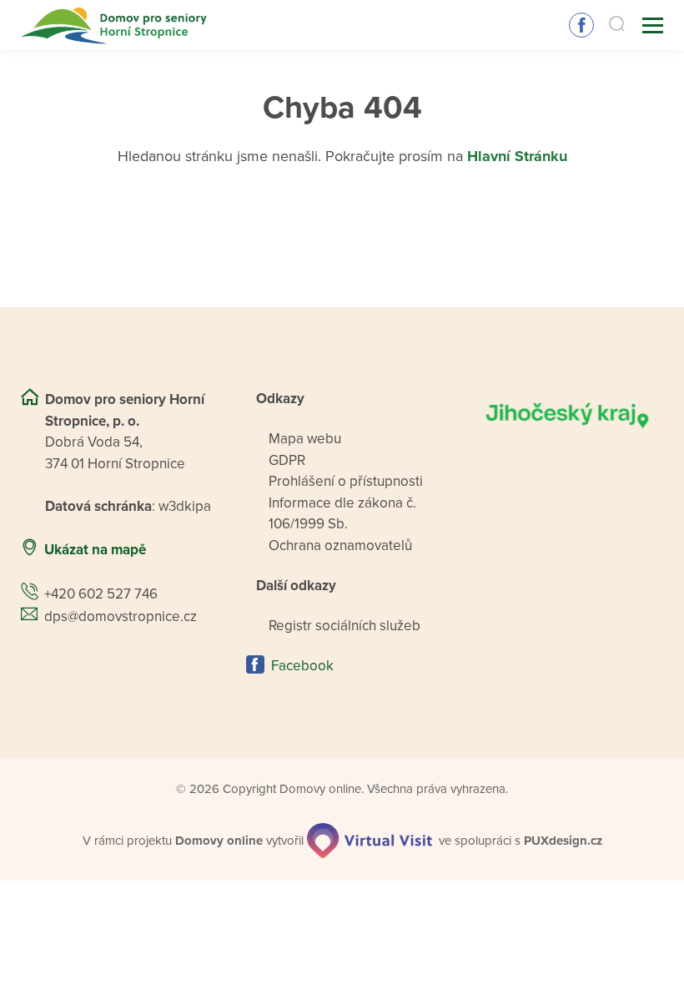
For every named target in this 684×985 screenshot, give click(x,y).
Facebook (581, 25)
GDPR (287, 460)
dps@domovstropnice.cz (120, 616)
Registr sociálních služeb (344, 625)
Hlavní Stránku (517, 156)
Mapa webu (305, 438)
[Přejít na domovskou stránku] (115, 25)
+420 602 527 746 (101, 594)
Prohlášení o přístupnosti (346, 481)
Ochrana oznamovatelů (340, 545)
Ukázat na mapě (95, 549)
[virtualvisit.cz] (369, 840)
